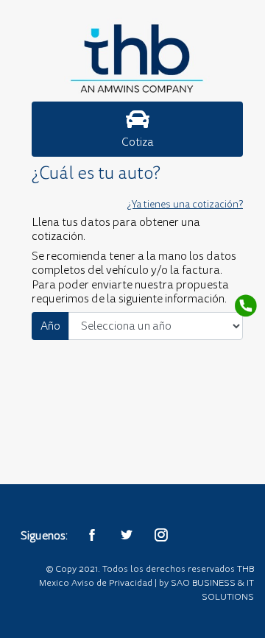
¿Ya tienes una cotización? (185, 204)
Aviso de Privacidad (111, 582)
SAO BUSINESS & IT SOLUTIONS (212, 589)
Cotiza (137, 142)
